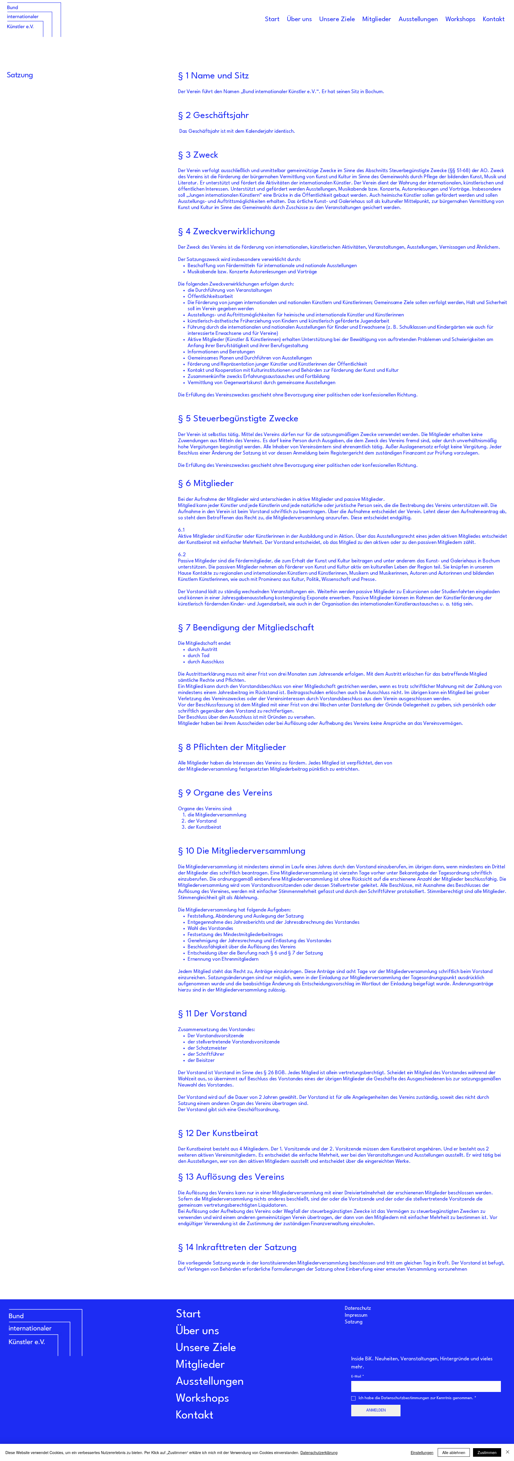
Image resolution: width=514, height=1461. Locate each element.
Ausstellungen (210, 1381)
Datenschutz (358, 1308)
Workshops (202, 1398)
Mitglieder (200, 1365)
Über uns (197, 1331)
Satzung (353, 1322)
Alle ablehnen (453, 1452)
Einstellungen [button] (422, 1452)
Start (188, 1314)
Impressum (356, 1315)
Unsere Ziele (206, 1348)
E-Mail (357, 1376)
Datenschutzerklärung (319, 1452)
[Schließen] (507, 1452)
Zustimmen (487, 1452)
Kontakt (194, 1415)
